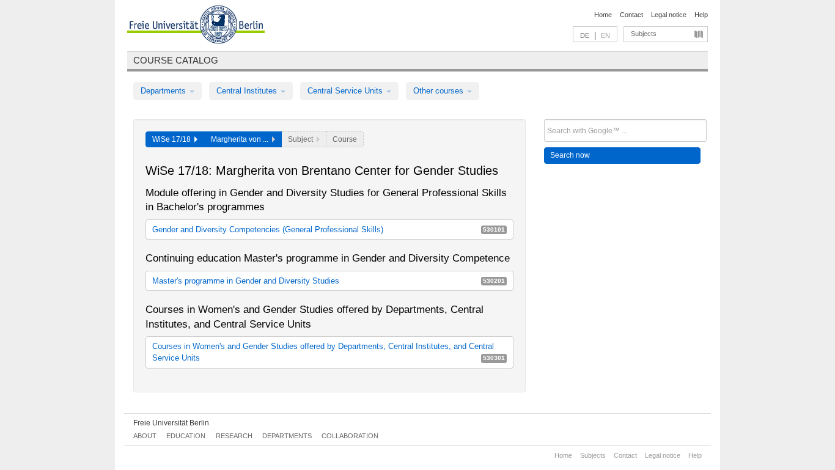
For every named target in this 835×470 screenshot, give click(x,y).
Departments (164, 90)
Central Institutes (247, 90)
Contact (631, 14)
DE (584, 35)
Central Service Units (346, 90)
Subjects (644, 33)
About (144, 435)
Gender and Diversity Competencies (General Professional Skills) (328, 229)
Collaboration (350, 435)
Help (701, 14)
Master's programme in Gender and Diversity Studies (328, 280)
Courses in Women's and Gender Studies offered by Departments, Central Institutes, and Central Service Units (328, 352)
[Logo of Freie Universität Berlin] (196, 26)
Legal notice (668, 14)
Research (234, 435)
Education (185, 435)
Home (603, 14)
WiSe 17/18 (173, 139)
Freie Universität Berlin (171, 423)
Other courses (439, 90)
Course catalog (175, 60)
